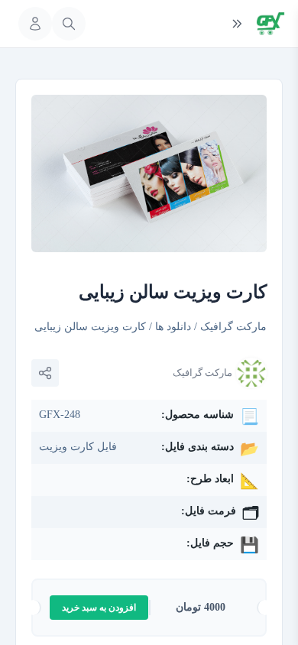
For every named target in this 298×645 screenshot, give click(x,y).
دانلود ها (173, 326)
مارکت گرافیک (233, 326)
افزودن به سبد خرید (99, 607)
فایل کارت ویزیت (78, 446)
